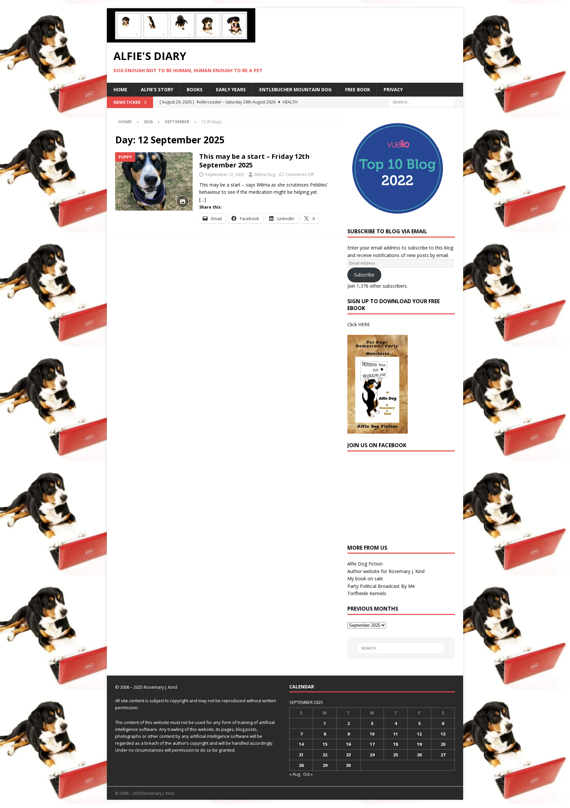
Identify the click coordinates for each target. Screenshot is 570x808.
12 (419, 734)
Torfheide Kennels (366, 593)
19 (419, 744)
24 (372, 755)
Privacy (393, 89)
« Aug (294, 774)
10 (372, 734)
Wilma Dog (264, 174)
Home (120, 89)
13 (443, 734)
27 (443, 755)
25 (395, 755)
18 (395, 744)
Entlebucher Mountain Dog (295, 89)
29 (325, 765)
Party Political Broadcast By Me (381, 586)
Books (195, 89)
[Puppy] (154, 181)
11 (395, 734)
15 (325, 744)
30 (348, 765)
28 (301, 765)
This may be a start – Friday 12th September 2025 (254, 160)
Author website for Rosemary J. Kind (386, 571)
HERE (364, 324)
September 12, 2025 (224, 174)
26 (419, 755)
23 (348, 755)
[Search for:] (422, 102)
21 (301, 755)
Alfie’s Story (157, 89)
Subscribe (364, 275)
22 (325, 755)
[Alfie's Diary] (181, 39)
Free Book (357, 89)
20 (443, 744)
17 (372, 744)
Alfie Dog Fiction (365, 564)
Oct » (308, 774)
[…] (202, 199)
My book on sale (365, 578)
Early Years (231, 89)
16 (348, 744)
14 (301, 744)
